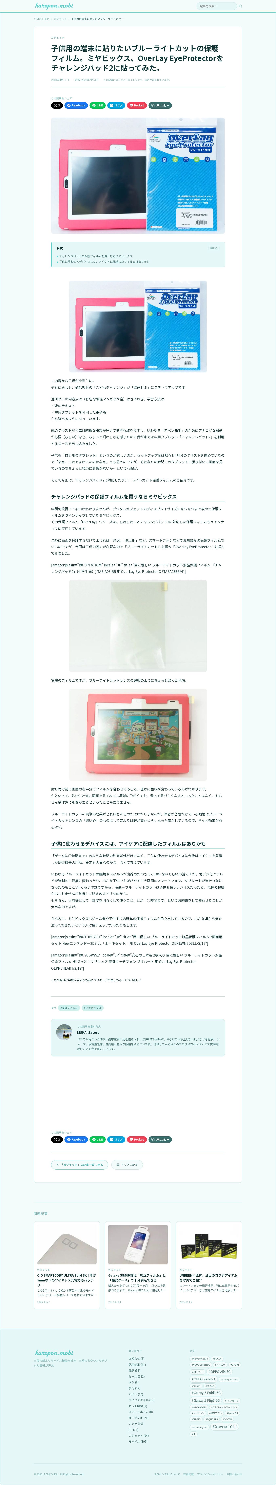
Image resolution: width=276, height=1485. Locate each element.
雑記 (134, 1370)
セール (137, 1376)
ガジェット (57, 37)
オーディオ (139, 1418)
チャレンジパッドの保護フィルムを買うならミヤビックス (96, 256)
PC (133, 1430)
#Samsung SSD (199, 1427)
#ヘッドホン (198, 1413)
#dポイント (197, 1371)
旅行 (134, 1388)
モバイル (138, 1441)
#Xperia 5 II (232, 1413)
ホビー (136, 1394)
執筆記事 (137, 1365)
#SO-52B (227, 1419)
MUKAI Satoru (88, 1032)
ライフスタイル (141, 1400)
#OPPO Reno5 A (204, 1379)
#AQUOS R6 (212, 1419)
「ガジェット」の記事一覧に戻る (82, 1165)
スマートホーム (141, 1412)
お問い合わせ (234, 1474)
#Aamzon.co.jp (200, 1358)
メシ (134, 1382)
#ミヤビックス (92, 1008)
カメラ (136, 1424)
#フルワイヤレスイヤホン (224, 1407)
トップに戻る (129, 1165)
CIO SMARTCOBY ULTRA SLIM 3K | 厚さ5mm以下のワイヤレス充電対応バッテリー (66, 1280)
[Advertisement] (138, 1093)
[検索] (240, 6)
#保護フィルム (69, 1008)
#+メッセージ (232, 1400)
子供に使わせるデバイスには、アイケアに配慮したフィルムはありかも (104, 261)
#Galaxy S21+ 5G (229, 1379)
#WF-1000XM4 (199, 1407)
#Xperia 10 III (225, 1426)
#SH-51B (196, 1419)
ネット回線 (138, 1406)
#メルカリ (220, 1364)
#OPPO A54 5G (220, 1371)
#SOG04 (217, 1358)
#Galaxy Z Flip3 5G (206, 1400)
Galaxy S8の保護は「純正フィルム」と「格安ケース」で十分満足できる (137, 1277)
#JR (193, 1434)
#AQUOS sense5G (201, 1364)
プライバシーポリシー (210, 1474)
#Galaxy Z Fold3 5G (206, 1392)
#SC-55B (196, 1385)
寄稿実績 (188, 1474)
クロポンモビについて (167, 1474)
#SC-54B (209, 1385)
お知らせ (136, 1358)
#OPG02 (235, 1364)
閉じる (214, 248)
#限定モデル (215, 1413)
